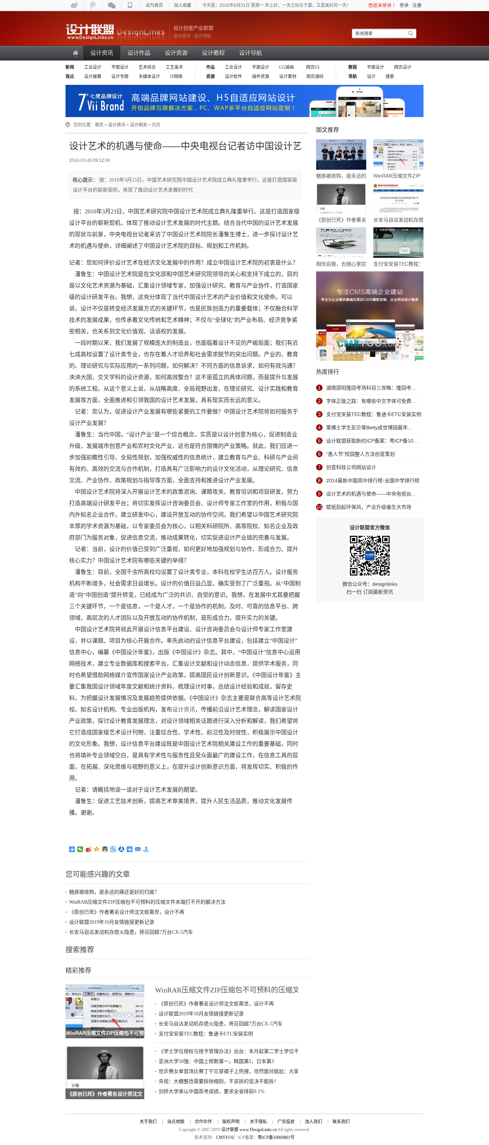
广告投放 (286, 1121)
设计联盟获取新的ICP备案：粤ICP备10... (372, 441)
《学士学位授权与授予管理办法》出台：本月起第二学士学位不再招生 (236, 1051)
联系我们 (341, 1121)
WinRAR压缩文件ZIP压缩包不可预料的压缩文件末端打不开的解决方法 (147, 902)
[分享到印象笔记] (130, 849)
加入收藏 (182, 5)
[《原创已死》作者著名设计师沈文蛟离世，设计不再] (105, 1049)
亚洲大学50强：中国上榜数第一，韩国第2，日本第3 (216, 1061)
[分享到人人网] (121, 849)
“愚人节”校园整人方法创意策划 (360, 454)
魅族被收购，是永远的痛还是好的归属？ (114, 892)
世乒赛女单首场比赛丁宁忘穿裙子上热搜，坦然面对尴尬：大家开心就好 (239, 1071)
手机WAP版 (130, 5)
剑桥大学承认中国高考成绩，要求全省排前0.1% (212, 1091)
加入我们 (313, 1121)
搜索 (390, 76)
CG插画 (287, 67)
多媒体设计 (149, 76)
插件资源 (260, 76)
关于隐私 (258, 1121)
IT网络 (176, 76)
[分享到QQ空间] (97, 849)
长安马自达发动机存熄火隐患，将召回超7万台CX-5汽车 (131, 932)
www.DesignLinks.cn (258, 1129)
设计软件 (233, 76)
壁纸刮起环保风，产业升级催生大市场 (368, 507)
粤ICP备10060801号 (276, 1137)
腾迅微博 (93, 5)
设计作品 (138, 53)
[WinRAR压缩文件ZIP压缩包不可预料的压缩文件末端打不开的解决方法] (105, 988)
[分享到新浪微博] (89, 849)
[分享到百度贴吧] (113, 849)
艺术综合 (147, 67)
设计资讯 (101, 53)
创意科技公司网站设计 (351, 467)
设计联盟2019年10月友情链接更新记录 (111, 922)
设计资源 (176, 53)
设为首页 (154, 5)
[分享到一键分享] (146, 849)
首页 (76, 52)
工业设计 (92, 67)
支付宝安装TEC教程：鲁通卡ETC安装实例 (206, 1034)
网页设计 (402, 67)
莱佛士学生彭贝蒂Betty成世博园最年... (369, 427)
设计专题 (120, 76)
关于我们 (148, 1121)
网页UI (312, 67)
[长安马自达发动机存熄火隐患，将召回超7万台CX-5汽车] (398, 199)
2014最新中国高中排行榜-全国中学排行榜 (373, 480)
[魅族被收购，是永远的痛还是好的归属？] (341, 155)
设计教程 (213, 53)
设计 (371, 76)
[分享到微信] (80, 849)
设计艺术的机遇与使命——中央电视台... (371, 494)
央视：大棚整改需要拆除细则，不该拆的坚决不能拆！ (219, 1081)
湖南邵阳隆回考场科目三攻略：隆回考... (371, 388)
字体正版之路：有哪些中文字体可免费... (371, 401)
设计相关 (138, 124)
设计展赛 (92, 76)
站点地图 (175, 1121)
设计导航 (250, 53)
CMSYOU (225, 1137)
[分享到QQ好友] (105, 849)
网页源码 (315, 76)
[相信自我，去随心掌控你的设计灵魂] (341, 243)
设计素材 (287, 76)
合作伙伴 (203, 1121)
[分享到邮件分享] (138, 849)
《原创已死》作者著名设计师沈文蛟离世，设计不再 (126, 912)
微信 (112, 5)
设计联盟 (116, 32)
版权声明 (230, 1121)
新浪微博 (75, 5)
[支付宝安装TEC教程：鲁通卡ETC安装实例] (398, 243)
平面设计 (120, 67)
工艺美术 (174, 67)
